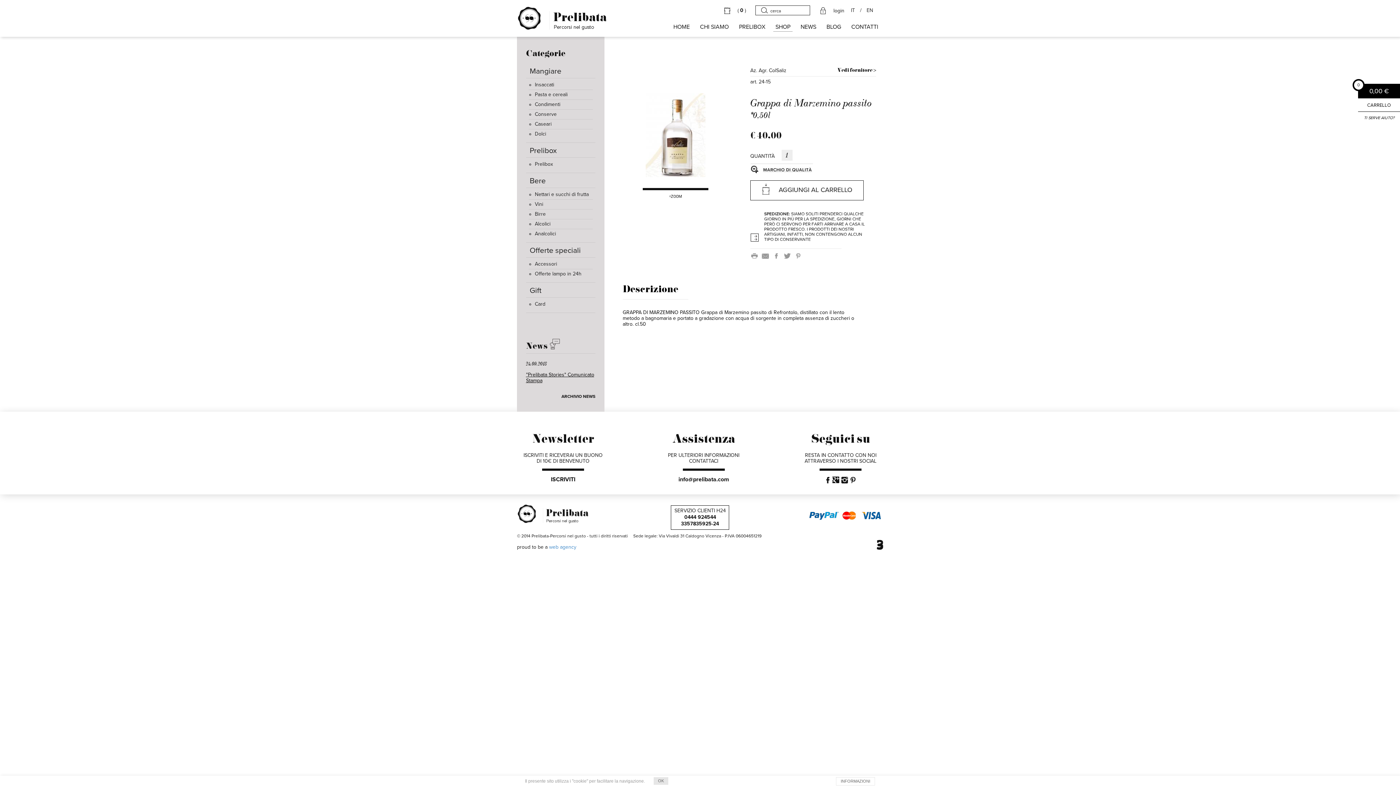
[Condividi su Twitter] (788, 255)
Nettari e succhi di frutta (562, 194)
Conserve (546, 114)
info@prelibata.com (703, 479)
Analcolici (545, 234)
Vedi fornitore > (856, 70)
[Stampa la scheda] (755, 255)
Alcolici (543, 224)
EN (870, 10)
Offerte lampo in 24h (558, 274)
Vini (539, 204)
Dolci (540, 134)
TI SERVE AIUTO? (1379, 117)
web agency (562, 547)
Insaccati (544, 85)
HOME (681, 27)
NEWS (808, 27)
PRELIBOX (752, 27)
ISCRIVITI (563, 479)
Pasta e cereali (551, 94)
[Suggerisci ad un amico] (766, 255)
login (838, 11)
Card (540, 304)
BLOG (834, 27)
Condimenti (547, 104)
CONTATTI (864, 27)
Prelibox (544, 164)
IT (853, 10)
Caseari (543, 124)
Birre (540, 214)
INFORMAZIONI (855, 781)
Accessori (546, 264)
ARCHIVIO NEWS (578, 396)
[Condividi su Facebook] (777, 255)
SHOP (782, 27)
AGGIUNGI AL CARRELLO (815, 190)
